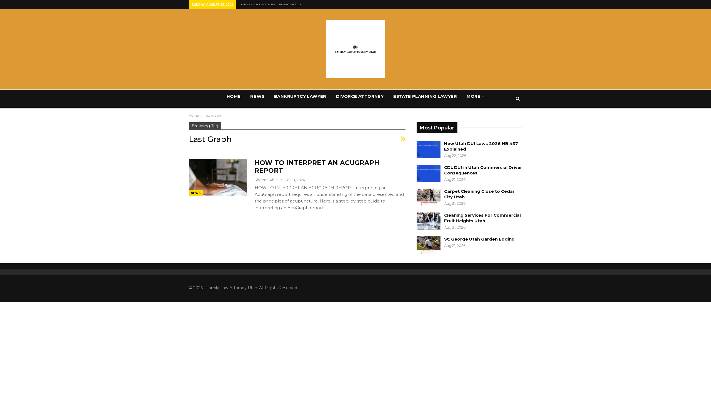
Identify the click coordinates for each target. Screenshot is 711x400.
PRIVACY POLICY (290, 4)
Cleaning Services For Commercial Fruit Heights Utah (482, 217)
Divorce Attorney (360, 96)
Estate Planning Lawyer (425, 96)
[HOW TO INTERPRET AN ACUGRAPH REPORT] (218, 177)
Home (234, 96)
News (257, 96)
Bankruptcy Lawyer (300, 96)
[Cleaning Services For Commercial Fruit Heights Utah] (428, 221)
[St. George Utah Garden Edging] (428, 245)
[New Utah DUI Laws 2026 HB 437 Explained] (428, 150)
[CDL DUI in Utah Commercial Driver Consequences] (428, 173)
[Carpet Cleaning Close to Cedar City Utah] (428, 197)
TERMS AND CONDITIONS (258, 4)
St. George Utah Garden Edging (479, 239)
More (473, 96)
